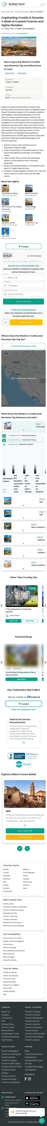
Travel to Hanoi (8, 1076)
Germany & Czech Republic (13, 926)
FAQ (3, 1021)
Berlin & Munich (9, 954)
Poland (5, 885)
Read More (21, 679)
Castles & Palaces (10, 972)
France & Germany (10, 916)
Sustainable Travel (10, 1033)
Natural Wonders (9, 982)
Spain (25, 888)
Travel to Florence (33, 1027)
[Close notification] (42, 1110)
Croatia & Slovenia (10, 919)
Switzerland (7, 891)
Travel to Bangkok (9, 1051)
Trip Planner (6, 1039)
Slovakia (6, 888)
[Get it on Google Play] (33, 1103)
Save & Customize (23, 301)
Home (3, 12)
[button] (42, 1121)
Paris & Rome (8, 944)
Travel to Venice (32, 1024)
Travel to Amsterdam (35, 1033)
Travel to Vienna (32, 1014)
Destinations (31, 1057)
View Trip (13, 621)
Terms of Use (7, 1027)
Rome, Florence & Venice (12, 938)
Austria (5, 869)
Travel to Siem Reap (10, 1063)
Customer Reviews (10, 1036)
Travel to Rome (32, 1021)
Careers (5, 1014)
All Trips (10, 12)
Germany (6, 879)
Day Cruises (7, 988)
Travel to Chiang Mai (11, 1054)
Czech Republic (29, 872)
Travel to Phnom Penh (11, 1066)
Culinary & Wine (9, 979)
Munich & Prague (9, 947)
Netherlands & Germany (12, 922)
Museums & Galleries (11, 985)
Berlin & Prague (9, 957)
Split (19, 33)
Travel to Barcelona (34, 1036)
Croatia (18, 12)
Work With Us (7, 1030)
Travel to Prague (32, 1011)
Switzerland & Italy (10, 913)
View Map (30, 621)
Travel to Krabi (8, 1057)
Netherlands (27, 882)
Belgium (26, 869)
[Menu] (43, 5)
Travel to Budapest (34, 1018)
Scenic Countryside (10, 976)
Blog (27, 1051)
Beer (5, 994)
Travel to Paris (31, 1030)
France (25, 876)
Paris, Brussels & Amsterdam (14, 951)
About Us (5, 1011)
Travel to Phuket (8, 1079)
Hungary (26, 879)
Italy (4, 882)
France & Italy (8, 904)
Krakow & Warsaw (10, 960)
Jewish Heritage (9, 991)
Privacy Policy (7, 1024)
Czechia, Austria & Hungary (13, 910)
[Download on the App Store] (33, 1098)
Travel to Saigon (9, 1060)
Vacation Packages (34, 1066)
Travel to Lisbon (32, 1039)
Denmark (6, 876)
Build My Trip (26, 322)
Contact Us (6, 1018)
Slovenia (25, 12)
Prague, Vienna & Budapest (13, 941)
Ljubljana (25, 33)
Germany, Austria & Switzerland (15, 907)
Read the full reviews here (23, 709)
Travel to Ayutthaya (10, 1082)
